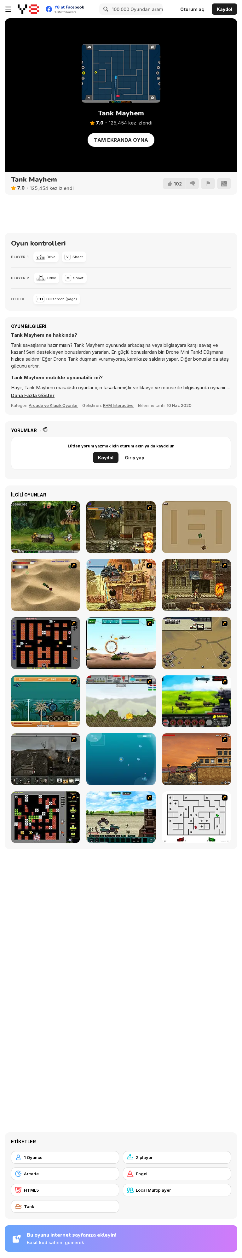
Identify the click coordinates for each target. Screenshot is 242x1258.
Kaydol (224, 9)
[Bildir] (208, 183)
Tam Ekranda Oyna (121, 140)
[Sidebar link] (8, 9)
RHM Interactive (118, 405)
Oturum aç (192, 9)
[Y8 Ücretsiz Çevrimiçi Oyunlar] (28, 9)
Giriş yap (134, 457)
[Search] (105, 9)
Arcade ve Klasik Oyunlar (53, 405)
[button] (33, 395)
